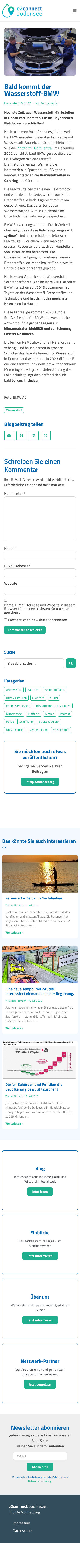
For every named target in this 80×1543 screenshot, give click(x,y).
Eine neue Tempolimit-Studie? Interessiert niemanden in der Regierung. (39, 991)
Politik (10, 721)
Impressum (21, 1523)
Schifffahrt (26, 721)
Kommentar (14, 493)
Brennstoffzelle (54, 690)
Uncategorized (15, 730)
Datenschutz (22, 1530)
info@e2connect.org (40, 781)
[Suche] (71, 663)
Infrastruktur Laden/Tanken (53, 706)
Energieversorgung (18, 706)
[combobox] (34, 663)
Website (10, 583)
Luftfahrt (33, 714)
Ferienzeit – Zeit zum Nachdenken (33, 898)
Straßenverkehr (49, 721)
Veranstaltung (39, 730)
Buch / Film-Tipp (16, 698)
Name (10, 548)
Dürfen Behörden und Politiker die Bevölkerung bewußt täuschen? (33, 1087)
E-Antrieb (38, 698)
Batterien (33, 690)
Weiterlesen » (14, 932)
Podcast (65, 714)
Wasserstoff (14, 410)
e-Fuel (54, 698)
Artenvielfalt (14, 690)
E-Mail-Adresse (17, 566)
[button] (74, 10)
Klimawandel (14, 714)
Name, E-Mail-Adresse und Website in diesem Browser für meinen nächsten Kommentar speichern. (39, 608)
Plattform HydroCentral (35, 148)
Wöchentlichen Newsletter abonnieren (37, 620)
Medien (49, 714)
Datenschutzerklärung (39, 1481)
